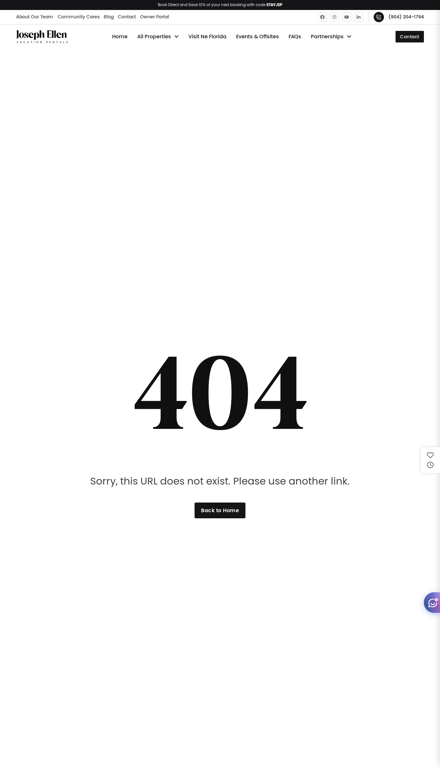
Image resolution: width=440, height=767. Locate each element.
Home (120, 36)
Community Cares (79, 16)
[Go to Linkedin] (358, 17)
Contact (127, 16)
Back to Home (220, 510)
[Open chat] (431, 603)
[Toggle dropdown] (176, 36)
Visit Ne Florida (207, 36)
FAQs (295, 36)
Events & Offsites (257, 36)
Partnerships (327, 36)
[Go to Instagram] (334, 17)
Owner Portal (154, 16)
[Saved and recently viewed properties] (430, 460)
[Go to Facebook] (322, 17)
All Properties (154, 36)
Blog (109, 16)
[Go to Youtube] (346, 17)
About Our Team (34, 16)
